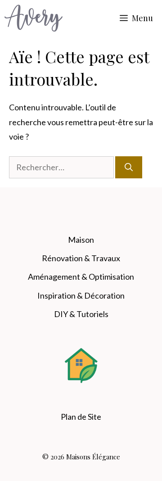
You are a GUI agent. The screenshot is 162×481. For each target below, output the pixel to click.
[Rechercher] (128, 167)
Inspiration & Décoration (81, 295)
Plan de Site (81, 417)
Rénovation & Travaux (81, 258)
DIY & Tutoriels (81, 314)
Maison (81, 240)
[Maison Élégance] (33, 18)
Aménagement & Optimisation (81, 276)
